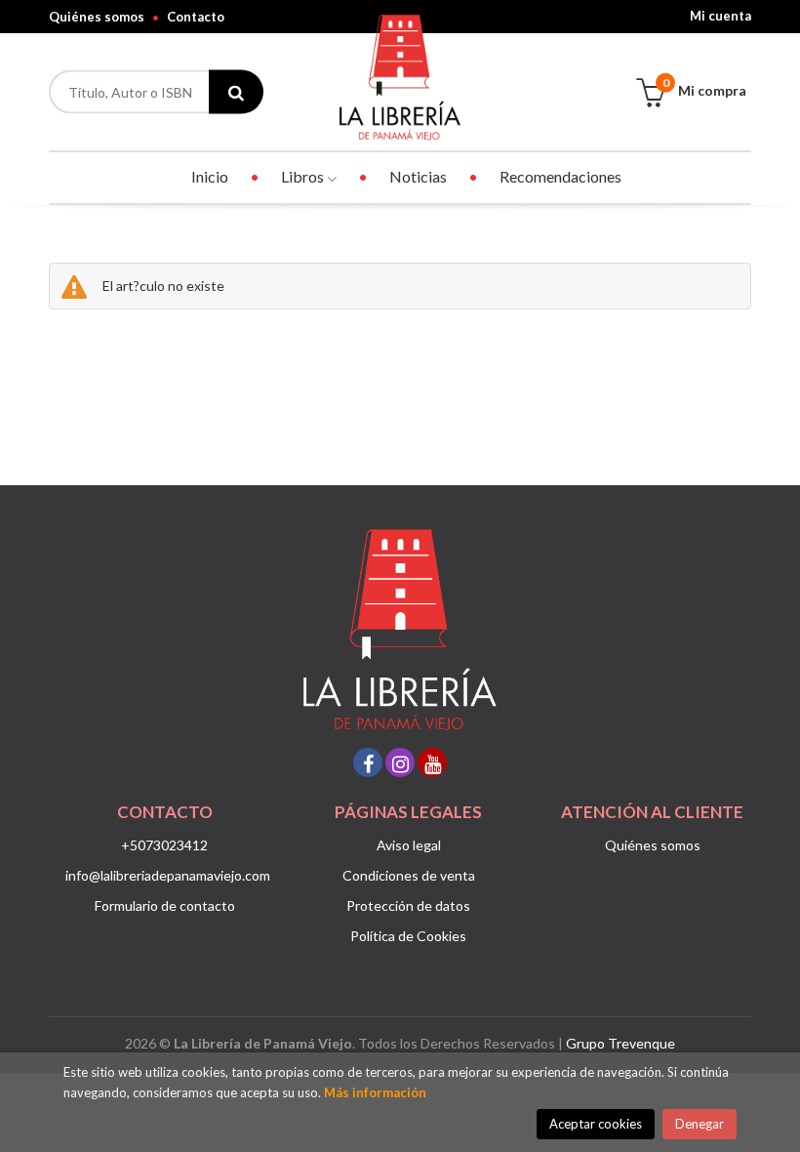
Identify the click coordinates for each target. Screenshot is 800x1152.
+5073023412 (164, 845)
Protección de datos (408, 905)
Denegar (699, 1123)
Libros (304, 176)
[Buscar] (236, 92)
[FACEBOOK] (367, 762)
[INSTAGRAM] (400, 762)
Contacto (195, 16)
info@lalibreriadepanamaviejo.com (167, 875)
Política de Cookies (408, 935)
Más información (375, 1092)
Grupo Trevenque (620, 1043)
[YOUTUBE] (432, 762)
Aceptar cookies (595, 1123)
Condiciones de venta (408, 875)
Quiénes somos (96, 16)
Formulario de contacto (165, 905)
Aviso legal (409, 845)
